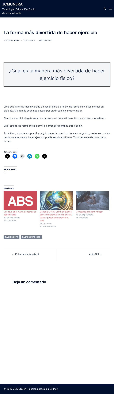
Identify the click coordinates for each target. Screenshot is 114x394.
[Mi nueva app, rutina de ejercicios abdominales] (20, 200)
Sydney (54, 388)
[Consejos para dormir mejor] (92, 200)
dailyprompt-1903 (31, 237)
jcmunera (14, 40)
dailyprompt (11, 237)
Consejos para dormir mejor (89, 211)
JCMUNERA (12, 4)
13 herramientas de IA (27, 254)
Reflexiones (45, 40)
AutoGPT (94, 254)
